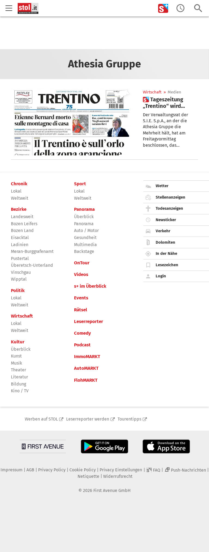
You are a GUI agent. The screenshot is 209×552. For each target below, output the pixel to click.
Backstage (84, 251)
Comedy (82, 333)
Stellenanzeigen (170, 197)
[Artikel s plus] (71, 121)
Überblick (20, 349)
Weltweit (19, 198)
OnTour (82, 263)
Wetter (162, 185)
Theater (18, 369)
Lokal (16, 191)
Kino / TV (20, 390)
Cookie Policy (82, 469)
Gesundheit (85, 237)
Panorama (84, 209)
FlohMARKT (85, 380)
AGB (30, 469)
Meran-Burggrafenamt (32, 251)
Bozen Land (22, 230)
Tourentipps (129, 419)
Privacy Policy (52, 469)
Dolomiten (165, 242)
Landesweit (22, 216)
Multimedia (85, 244)
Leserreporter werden (87, 419)
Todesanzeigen (169, 208)
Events (81, 298)
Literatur (19, 377)
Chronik (19, 184)
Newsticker (166, 219)
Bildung (18, 384)
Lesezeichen (167, 264)
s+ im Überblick (90, 286)
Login (161, 276)
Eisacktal (20, 237)
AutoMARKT (86, 368)
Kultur (17, 342)
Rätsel (80, 310)
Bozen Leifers (24, 223)
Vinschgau (21, 272)
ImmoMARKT (87, 356)
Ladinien (19, 244)
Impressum (12, 469)
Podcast (82, 345)
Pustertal (20, 258)
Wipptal (19, 279)
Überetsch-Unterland (32, 265)
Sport (80, 184)
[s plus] (163, 8)
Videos (81, 274)
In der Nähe (166, 253)
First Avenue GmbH (112, 490)
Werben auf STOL (41, 419)
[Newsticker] (180, 8)
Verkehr (163, 230)
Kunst (16, 356)
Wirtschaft (152, 92)
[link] (170, 102)
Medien (174, 92)
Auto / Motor (86, 230)
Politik (17, 290)
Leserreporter (88, 321)
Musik (16, 363)
